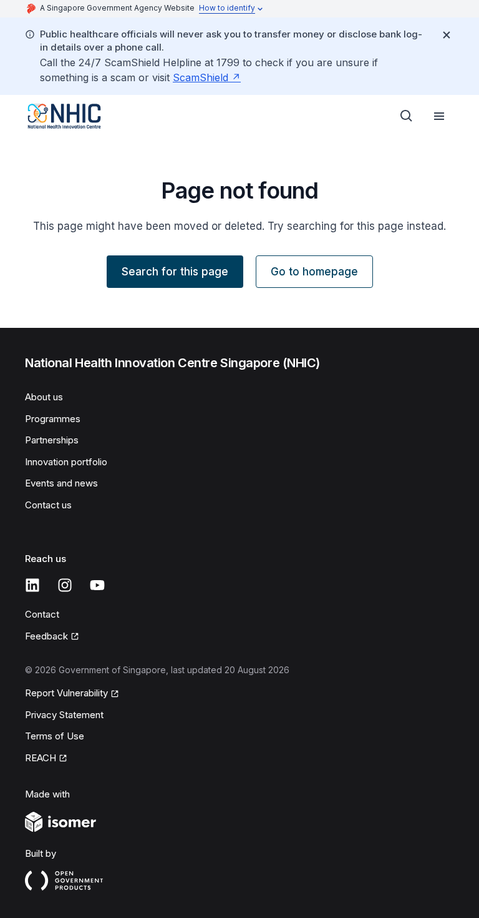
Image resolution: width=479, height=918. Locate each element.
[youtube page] (97, 585)
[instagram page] (64, 585)
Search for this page (175, 271)
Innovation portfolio (66, 462)
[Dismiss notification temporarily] (447, 35)
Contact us (48, 505)
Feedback (46, 636)
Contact (42, 614)
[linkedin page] (32, 585)
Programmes (52, 419)
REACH (40, 758)
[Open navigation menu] (439, 116)
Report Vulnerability (66, 693)
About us (44, 397)
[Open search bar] (407, 116)
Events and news (61, 483)
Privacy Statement (64, 715)
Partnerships (52, 440)
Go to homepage (314, 271)
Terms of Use (54, 736)
